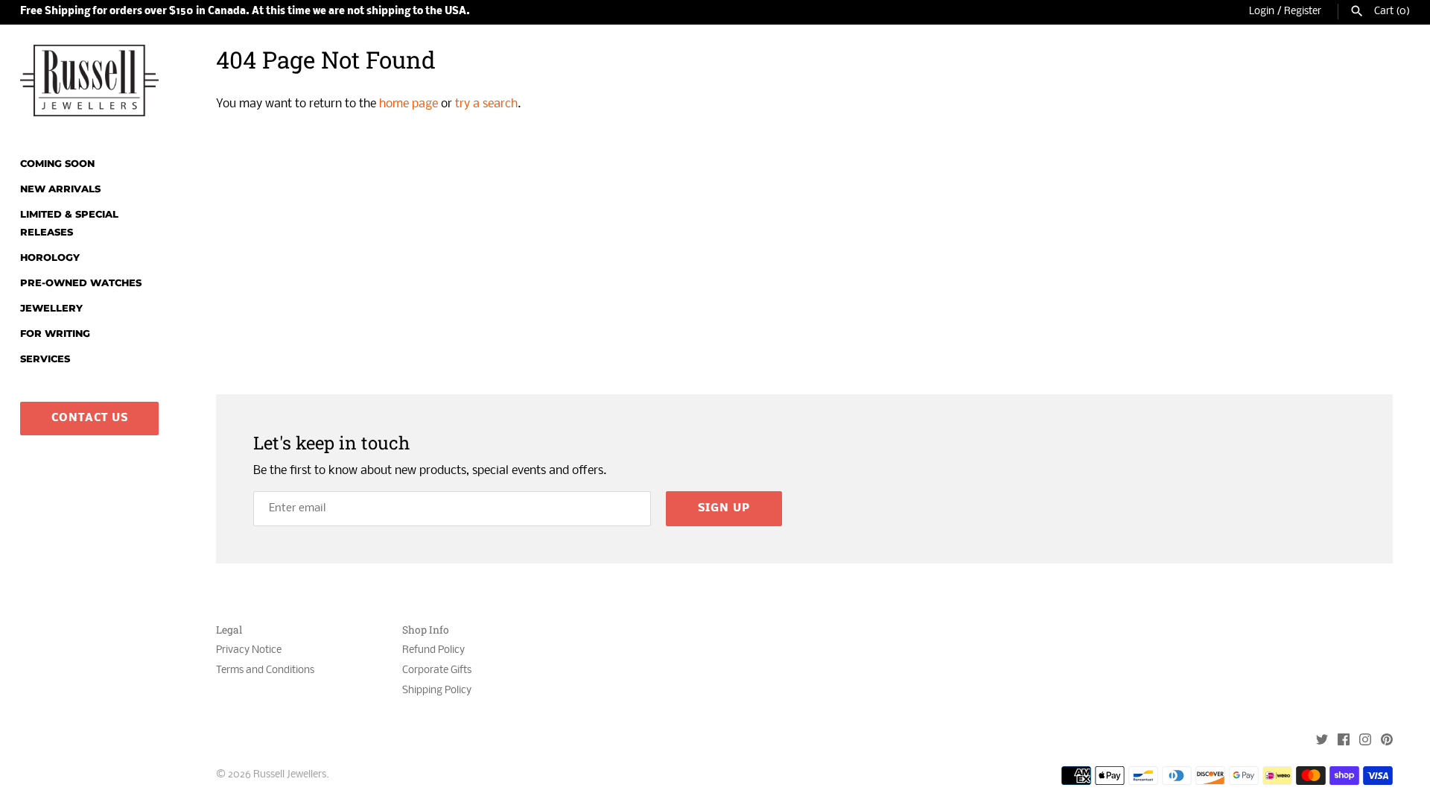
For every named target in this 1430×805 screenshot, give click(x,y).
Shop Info (425, 630)
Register (1302, 11)
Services (45, 358)
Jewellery (51, 308)
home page (408, 104)
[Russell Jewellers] (89, 80)
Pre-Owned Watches (81, 282)
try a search (486, 104)
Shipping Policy (436, 690)
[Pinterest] (1387, 741)
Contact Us (89, 418)
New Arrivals (60, 189)
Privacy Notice (249, 650)
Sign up (724, 508)
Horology (50, 257)
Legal (229, 630)
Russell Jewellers (289, 774)
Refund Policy (433, 650)
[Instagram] (1365, 741)
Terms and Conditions (265, 670)
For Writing (55, 333)
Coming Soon (57, 163)
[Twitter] (1322, 741)
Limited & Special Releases (69, 223)
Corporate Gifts (436, 670)
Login (1261, 11)
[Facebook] (1344, 741)
